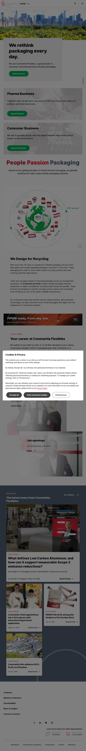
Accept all (14, 395)
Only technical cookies (37, 395)
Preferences (61, 395)
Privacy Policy (42, 388)
